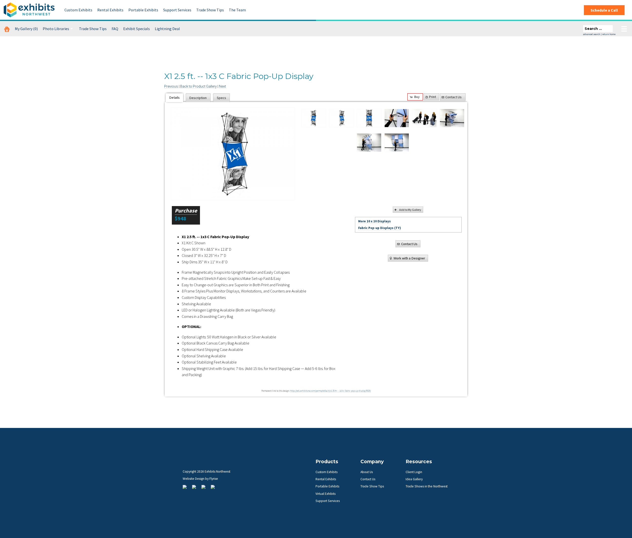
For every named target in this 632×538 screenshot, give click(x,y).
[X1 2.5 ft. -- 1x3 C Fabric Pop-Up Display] (314, 118)
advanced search (591, 34)
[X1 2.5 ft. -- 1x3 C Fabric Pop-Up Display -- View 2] (233, 154)
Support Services (177, 9)
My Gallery (26, 28)
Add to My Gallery (410, 209)
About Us (366, 472)
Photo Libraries (56, 28)
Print (432, 97)
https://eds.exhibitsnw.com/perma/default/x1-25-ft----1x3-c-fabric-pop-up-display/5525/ (330, 390)
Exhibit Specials (136, 28)
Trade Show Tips (210, 9)
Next (222, 86)
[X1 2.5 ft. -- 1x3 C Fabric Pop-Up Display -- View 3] (369, 118)
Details (174, 97)
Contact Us (453, 97)
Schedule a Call (604, 10)
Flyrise (213, 479)
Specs (221, 98)
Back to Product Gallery (198, 86)
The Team (237, 9)
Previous (171, 86)
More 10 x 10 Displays (374, 221)
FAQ (115, 28)
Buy (417, 97)
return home (608, 34)
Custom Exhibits (78, 9)
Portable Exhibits (143, 9)
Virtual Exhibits (326, 494)
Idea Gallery (414, 479)
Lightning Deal (167, 28)
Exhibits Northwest (29, 9)
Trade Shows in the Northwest (427, 486)
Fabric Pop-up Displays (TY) (379, 228)
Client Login (414, 472)
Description (198, 98)
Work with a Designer (409, 258)
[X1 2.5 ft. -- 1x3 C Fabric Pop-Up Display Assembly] (397, 118)
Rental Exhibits (110, 9)
